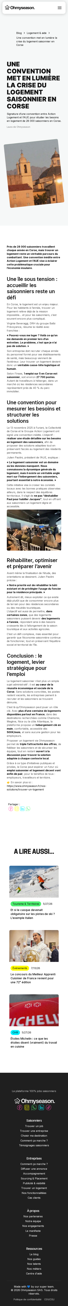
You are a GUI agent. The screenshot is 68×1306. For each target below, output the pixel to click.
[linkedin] (22, 808)
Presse (33, 1235)
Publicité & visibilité (34, 1183)
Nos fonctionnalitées (34, 1193)
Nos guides (34, 1259)
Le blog (34, 1254)
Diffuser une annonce (34, 1168)
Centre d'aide (34, 1273)
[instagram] (16, 808)
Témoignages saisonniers (34, 1145)
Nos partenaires (33, 1216)
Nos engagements (33, 1225)
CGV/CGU (49, 1299)
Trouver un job (34, 1126)
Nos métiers (34, 1268)
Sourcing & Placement (34, 1178)
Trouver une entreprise (34, 1130)
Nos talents (34, 1263)
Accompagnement (34, 1173)
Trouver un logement (34, 1188)
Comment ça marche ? (34, 1140)
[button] (60, 8)
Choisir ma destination (34, 1135)
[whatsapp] (28, 808)
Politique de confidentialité (27, 1299)
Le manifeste (33, 1230)
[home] (19, 7)
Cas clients (34, 1197)
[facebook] (10, 808)
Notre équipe (33, 1221)
